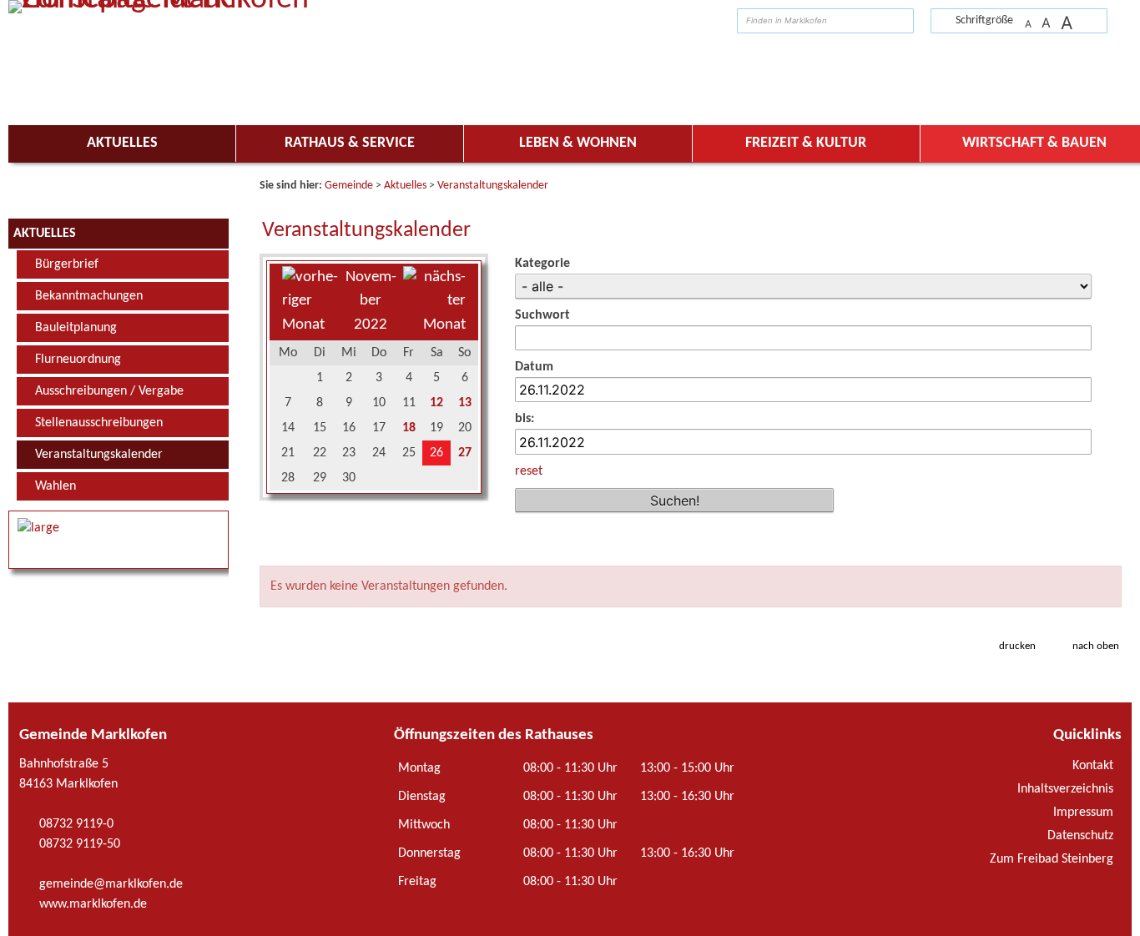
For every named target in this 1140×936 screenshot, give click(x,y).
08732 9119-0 (76, 824)
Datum (534, 367)
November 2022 (371, 301)
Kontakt (1092, 765)
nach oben (1095, 646)
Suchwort (542, 315)
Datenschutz (1080, 836)
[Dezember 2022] (435, 325)
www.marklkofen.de (93, 904)
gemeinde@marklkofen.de (111, 884)
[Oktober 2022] (310, 325)
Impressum (1083, 812)
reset (528, 471)
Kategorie (542, 263)
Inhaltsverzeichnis (1065, 789)
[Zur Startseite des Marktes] (1115, 19)
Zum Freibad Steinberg (1051, 859)
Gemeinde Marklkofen (93, 735)
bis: (524, 418)
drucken (1017, 646)
